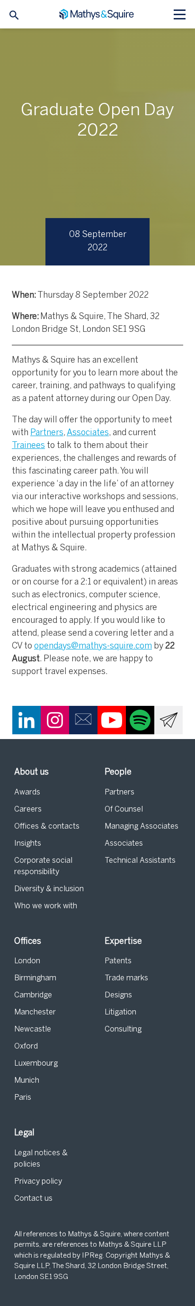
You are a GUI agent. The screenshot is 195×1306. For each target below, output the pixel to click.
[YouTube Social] (112, 720)
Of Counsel (124, 809)
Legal (24, 1133)
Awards (27, 792)
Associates (88, 433)
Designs (118, 995)
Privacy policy (38, 1181)
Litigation (120, 1012)
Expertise (123, 942)
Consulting (123, 1029)
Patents (118, 961)
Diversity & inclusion (49, 889)
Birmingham (35, 978)
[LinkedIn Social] (26, 720)
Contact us (33, 1198)
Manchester (35, 1012)
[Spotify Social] (140, 720)
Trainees (28, 446)
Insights (27, 843)
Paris (22, 1097)
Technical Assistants (140, 860)
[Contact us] (83, 720)
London (27, 961)
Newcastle (32, 1029)
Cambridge (33, 995)
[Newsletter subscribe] (168, 720)
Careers (28, 809)
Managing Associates (141, 826)
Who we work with (45, 906)
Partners (46, 433)
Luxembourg (36, 1063)
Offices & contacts (47, 826)
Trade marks (126, 978)
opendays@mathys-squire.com (93, 646)
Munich (26, 1080)
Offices (27, 942)
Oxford (26, 1046)
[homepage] (97, 14)
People (118, 772)
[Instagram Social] (55, 720)
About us (31, 772)
